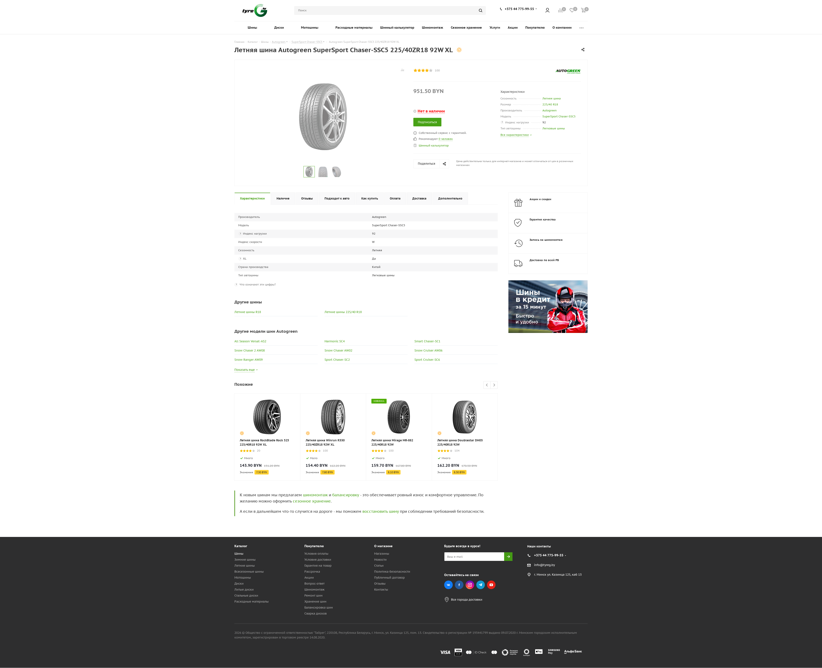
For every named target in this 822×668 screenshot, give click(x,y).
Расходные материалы (251, 601)
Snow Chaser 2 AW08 (249, 350)
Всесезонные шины (249, 571)
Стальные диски (246, 595)
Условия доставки (317, 560)
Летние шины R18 (247, 312)
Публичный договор (389, 577)
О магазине (383, 546)
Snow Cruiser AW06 (428, 350)
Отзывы (380, 583)
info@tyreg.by (544, 565)
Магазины (381, 554)
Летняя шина (551, 98)
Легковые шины (553, 128)
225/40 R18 (550, 104)
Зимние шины (245, 560)
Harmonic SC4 (335, 341)
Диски (239, 583)
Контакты (381, 589)
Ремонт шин (313, 595)
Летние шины (244, 566)
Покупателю (314, 546)
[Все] (581, 27)
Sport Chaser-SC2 (337, 360)
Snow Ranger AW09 (248, 360)
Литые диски (244, 589)
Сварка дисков (315, 613)
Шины (238, 554)
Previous (487, 385)
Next (494, 385)
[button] (804, 511)
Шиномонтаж (314, 589)
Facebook (459, 585)
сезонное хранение (312, 501)
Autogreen (549, 110)
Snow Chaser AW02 (338, 350)
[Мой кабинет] (547, 10)
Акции (309, 577)
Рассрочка (312, 571)
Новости (380, 560)
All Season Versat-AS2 (250, 341)
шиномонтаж (315, 494)
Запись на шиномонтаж (546, 240)
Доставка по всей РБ (544, 260)
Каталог (240, 546)
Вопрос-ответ (314, 583)
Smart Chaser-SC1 (427, 341)
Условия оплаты (316, 554)
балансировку (345, 494)
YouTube (491, 585)
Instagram (470, 585)
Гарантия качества (543, 219)
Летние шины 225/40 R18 (343, 312)
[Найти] (480, 10)
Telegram (480, 585)
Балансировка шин (318, 607)
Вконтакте (448, 585)
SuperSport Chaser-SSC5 (559, 116)
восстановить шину (380, 511)
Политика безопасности (392, 571)
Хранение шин (315, 601)
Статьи (379, 566)
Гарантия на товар (318, 566)
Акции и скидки (540, 199)
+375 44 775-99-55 (519, 9)
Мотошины (242, 577)
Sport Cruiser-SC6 (427, 360)
